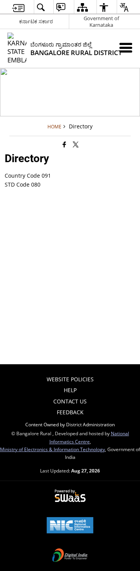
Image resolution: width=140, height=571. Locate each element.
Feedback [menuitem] (70, 412)
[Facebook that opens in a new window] (64, 144)
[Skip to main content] (18, 7)
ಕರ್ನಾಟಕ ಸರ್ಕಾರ (36, 21)
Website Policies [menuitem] (70, 379)
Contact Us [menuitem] (70, 401)
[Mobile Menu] (126, 47)
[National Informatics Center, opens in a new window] (70, 526)
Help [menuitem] (70, 390)
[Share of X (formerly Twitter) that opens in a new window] (75, 144)
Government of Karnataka (101, 21)
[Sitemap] (82, 7)
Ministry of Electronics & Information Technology (52, 449)
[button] (40, 7)
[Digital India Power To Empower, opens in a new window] (70, 556)
